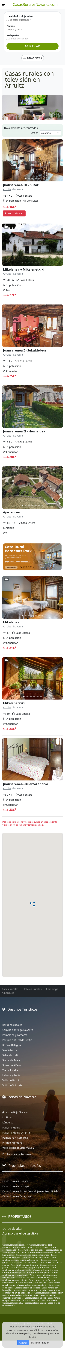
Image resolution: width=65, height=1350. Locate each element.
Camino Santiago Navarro (17, 1030)
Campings (52, 989)
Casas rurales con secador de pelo (30, 1290)
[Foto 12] (38, 505)
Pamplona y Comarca (15, 1137)
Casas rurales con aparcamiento (32, 1285)
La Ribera (7, 1117)
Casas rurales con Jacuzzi (13, 1272)
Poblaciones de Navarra (16, 1154)
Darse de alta (12, 1228)
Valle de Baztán (11, 1080)
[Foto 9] (36, 178)
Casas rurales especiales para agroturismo (29, 1267)
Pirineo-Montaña (12, 1142)
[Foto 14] (41, 696)
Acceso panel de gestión (20, 1233)
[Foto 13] (39, 505)
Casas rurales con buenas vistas (23, 1295)
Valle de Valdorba (12, 1085)
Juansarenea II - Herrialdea (24, 431)
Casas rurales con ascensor (14, 1244)
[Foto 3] (28, 178)
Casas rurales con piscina (38, 1272)
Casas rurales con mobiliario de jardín (29, 1268)
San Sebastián (10, 1050)
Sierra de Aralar (11, 1060)
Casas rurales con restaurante (24, 1265)
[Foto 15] (42, 505)
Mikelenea (11, 622)
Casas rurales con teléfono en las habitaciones (31, 1291)
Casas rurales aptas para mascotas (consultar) (29, 1258)
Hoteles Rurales (32, 989)
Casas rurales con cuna (35, 1302)
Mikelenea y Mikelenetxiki (23, 269)
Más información (40, 1342)
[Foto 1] (25, 178)
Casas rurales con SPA (12, 1302)
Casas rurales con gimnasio (31, 1249)
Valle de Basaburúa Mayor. (18, 1147)
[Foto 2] (27, 343)
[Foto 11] (39, 178)
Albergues (8, 993)
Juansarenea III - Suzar (20, 185)
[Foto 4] (29, 178)
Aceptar (23, 1342)
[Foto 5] (31, 178)
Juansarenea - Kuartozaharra (25, 784)
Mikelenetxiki (14, 703)
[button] (34, 905)
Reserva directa (14, 213)
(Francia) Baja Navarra (15, 1112)
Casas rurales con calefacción (23, 1262)
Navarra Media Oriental (16, 1132)
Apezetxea (11, 512)
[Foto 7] (34, 343)
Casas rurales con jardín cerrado (31, 1282)
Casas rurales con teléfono (45, 1270)
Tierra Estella (10, 1070)
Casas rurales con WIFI (23, 1247)
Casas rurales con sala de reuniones (33, 1277)
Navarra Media (11, 1127)
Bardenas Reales (12, 1025)
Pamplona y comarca (14, 1035)
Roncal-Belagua (11, 1045)
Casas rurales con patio (35, 1297)
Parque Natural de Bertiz (17, 1040)
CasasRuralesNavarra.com (35, 4)
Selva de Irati (10, 1055)
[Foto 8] (35, 178)
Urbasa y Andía (11, 1075)
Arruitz (7, 189)
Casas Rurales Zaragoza (16, 1196)
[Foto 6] (32, 178)
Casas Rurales (10, 989)
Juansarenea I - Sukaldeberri (25, 350)
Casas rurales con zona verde (35, 1257)
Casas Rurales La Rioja (15, 1186)
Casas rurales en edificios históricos (32, 1254)
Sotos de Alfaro (11, 1065)
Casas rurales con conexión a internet (40, 1300)
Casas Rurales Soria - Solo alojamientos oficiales (30, 1191)
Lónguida (8, 1122)
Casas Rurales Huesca (15, 1181)
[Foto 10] (38, 178)
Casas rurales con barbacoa (27, 1287)
